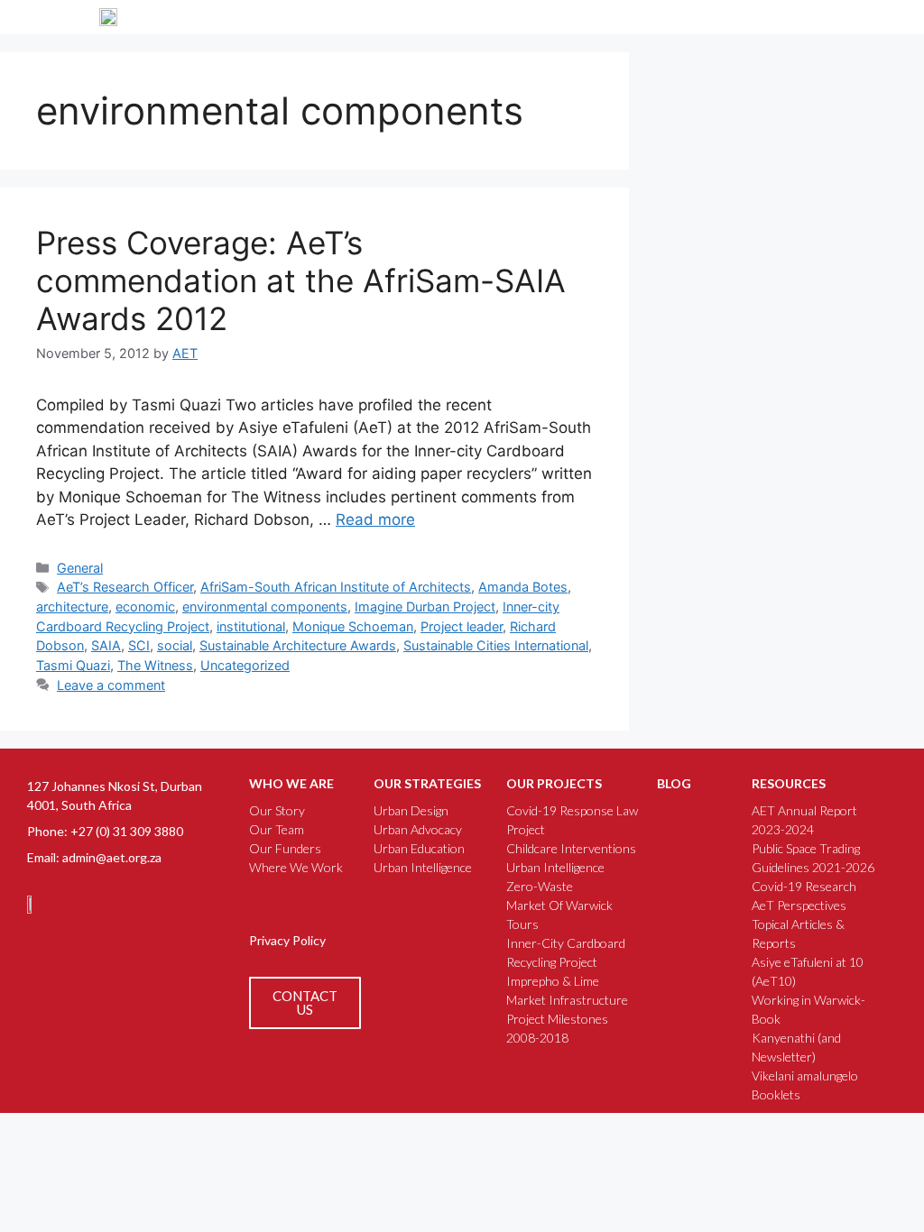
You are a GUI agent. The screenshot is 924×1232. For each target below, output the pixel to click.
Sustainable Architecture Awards (297, 645)
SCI (139, 645)
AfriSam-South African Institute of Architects (335, 586)
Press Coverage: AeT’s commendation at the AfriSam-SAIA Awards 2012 (301, 280)
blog (674, 783)
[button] (822, 17)
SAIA (106, 645)
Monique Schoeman (352, 626)
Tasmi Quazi (73, 665)
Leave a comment (111, 685)
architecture (72, 606)
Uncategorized (245, 665)
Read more (375, 519)
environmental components (264, 606)
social (174, 645)
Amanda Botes (523, 586)
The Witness (155, 665)
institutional (251, 626)
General (80, 567)
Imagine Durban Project (425, 606)
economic (145, 606)
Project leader (461, 626)
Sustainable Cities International (495, 645)
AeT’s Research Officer (125, 586)
